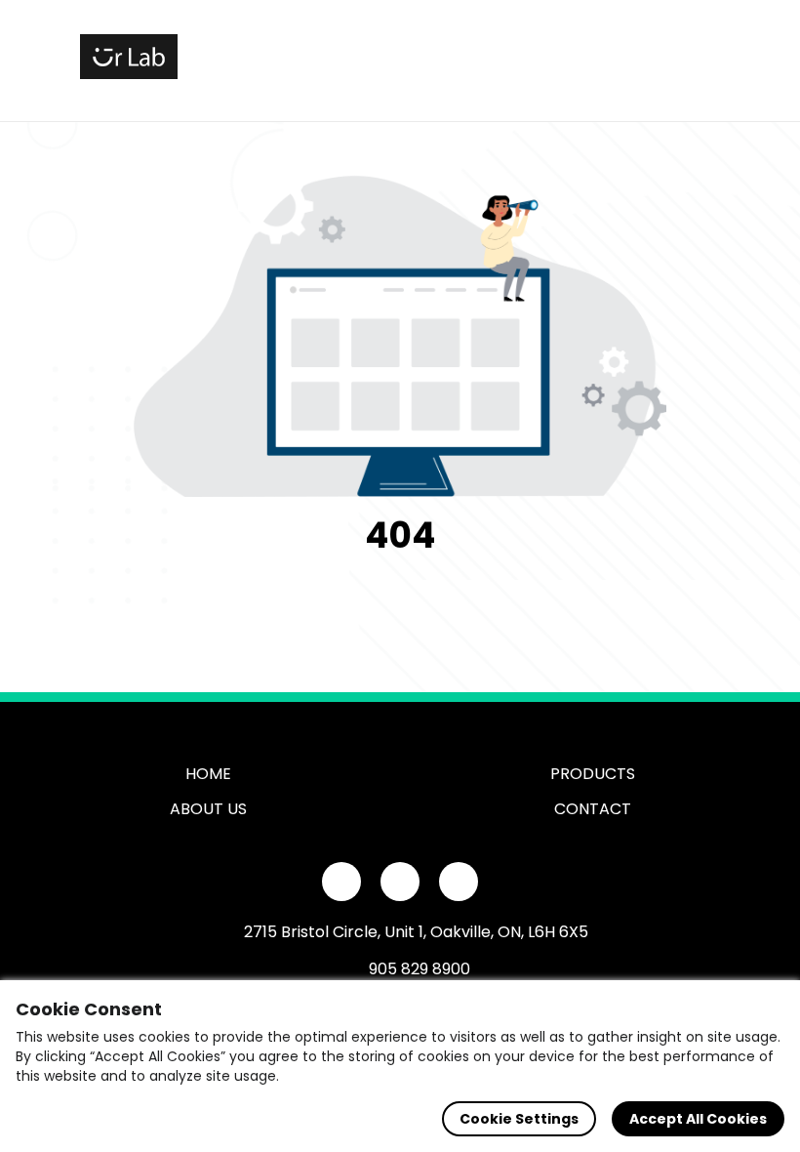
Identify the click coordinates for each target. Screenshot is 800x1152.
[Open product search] (657, 56)
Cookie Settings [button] (519, 1119)
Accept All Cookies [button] (698, 1119)
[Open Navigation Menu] (698, 56)
